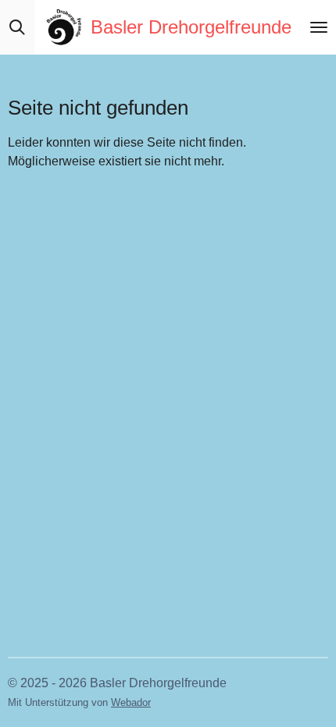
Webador (131, 702)
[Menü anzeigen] (319, 27)
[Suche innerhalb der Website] (17, 27)
